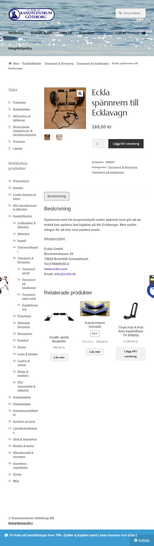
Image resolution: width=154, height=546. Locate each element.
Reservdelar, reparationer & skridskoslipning (24, 130)
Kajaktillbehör (31, 63)
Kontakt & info (42, 33)
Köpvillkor (86, 33)
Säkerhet (23, 233)
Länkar (17, 148)
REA (16, 480)
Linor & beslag (27, 353)
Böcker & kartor (23, 445)
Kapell (21, 240)
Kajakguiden (21, 109)
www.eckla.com (55, 269)
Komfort (22, 340)
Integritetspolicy (20, 48)
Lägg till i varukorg (126, 143)
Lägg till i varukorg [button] (130, 354)
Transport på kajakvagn (93, 63)
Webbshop (16, 33)
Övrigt (21, 347)
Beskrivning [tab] (57, 196)
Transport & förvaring (59, 63)
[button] (80, 93)
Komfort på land (24, 421)
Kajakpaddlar (22, 397)
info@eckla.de (65, 274)
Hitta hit (66, 33)
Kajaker (18, 187)
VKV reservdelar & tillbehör (26, 386)
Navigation (24, 333)
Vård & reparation (25, 439)
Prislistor (19, 141)
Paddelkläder (22, 404)
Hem (16, 63)
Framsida (19, 102)
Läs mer (59, 357)
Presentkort (21, 180)
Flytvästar (24, 316)
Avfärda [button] (143, 540)
